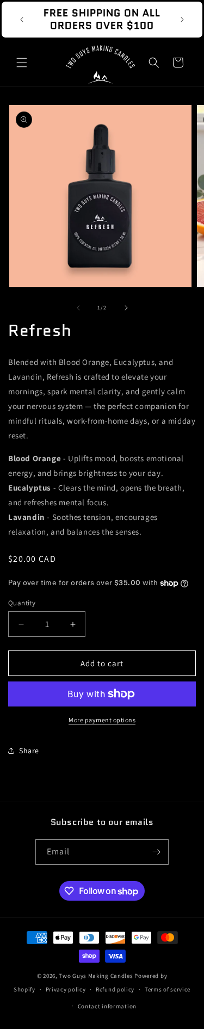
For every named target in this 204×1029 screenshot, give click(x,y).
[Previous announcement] (22, 20)
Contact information (107, 1006)
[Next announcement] (182, 20)
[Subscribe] (156, 852)
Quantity (21, 603)
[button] (22, 63)
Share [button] (29, 750)
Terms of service (167, 989)
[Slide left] (78, 308)
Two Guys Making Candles (96, 976)
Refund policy (115, 989)
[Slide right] (126, 308)
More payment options (102, 720)
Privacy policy (66, 989)
